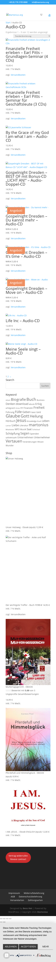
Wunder (10, 445)
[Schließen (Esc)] (10, 918)
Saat (29, 429)
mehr (45, 946)
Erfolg (38, 404)
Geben (26, 412)
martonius (38, 424)
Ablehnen (11, 946)
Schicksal (36, 429)
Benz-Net (27, 908)
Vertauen (14, 441)
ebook (32, 404)
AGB (13, 896)
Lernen (8, 426)
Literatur (24, 425)
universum (11, 437)
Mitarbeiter (10, 429)
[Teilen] (7, 918)
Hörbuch (11, 421)
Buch (31, 399)
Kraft (39, 421)
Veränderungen (30, 441)
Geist (33, 412)
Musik (23, 429)
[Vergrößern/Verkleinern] (1, 918)
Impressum (14, 893)
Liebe (15, 425)
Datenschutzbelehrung (30, 896)
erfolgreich (10, 408)
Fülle (18, 412)
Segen (24, 433)
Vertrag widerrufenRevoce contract (18, 857)
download (22, 404)
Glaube (13, 416)
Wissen (40, 441)
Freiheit (39, 407)
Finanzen (28, 407)
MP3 (17, 429)
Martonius (42, 911)
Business (41, 400)
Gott (25, 416)
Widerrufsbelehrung (34, 893)
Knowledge (32, 421)
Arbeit (8, 400)
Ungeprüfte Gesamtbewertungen (22, 694)
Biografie (18, 399)
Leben (45, 421)
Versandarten (17, 900)
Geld (38, 412)
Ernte (18, 408)
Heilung (36, 416)
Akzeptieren (28, 946)
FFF (21, 408)
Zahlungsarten (35, 900)
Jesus (21, 420)
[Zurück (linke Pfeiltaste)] (1, 922)
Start (8, 22)
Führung (10, 412)
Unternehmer (42, 437)
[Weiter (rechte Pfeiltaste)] (4, 922)
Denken (10, 404)
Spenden (34, 433)
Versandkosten (18, 74)
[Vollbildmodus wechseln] (4, 918)
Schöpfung (13, 433)
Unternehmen (25, 437)
